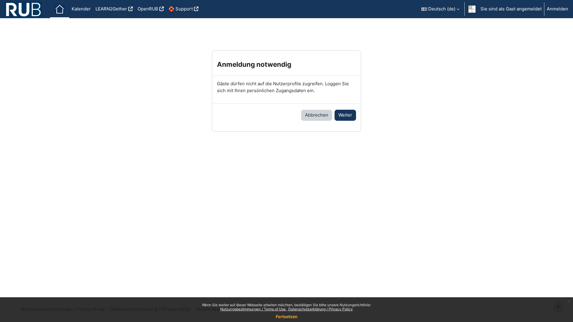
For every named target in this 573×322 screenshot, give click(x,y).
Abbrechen (316, 115)
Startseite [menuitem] (59, 9)
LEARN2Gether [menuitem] (111, 9)
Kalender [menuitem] (81, 9)
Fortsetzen (287, 316)
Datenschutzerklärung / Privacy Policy (320, 309)
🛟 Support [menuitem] (181, 9)
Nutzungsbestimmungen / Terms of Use (253, 309)
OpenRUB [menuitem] (148, 9)
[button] (440, 9)
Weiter (345, 115)
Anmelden (557, 9)
